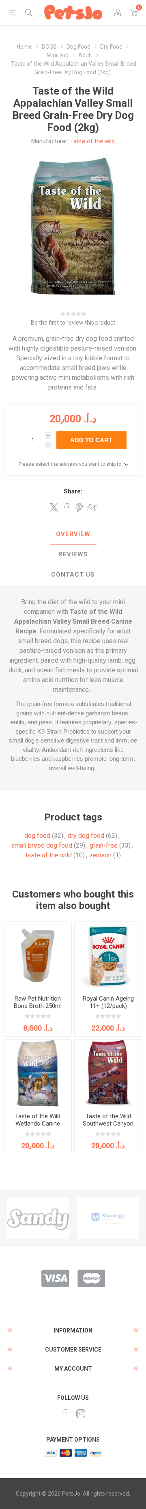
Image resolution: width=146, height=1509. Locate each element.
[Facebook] (65, 1413)
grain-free (104, 845)
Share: (73, 491)
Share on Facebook (66, 507)
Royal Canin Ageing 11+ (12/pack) (108, 1002)
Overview (73, 534)
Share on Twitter (54, 507)
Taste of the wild (92, 141)
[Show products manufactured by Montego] (108, 1218)
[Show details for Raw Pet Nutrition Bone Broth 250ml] (37, 955)
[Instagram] (80, 1413)
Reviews (73, 554)
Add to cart (91, 440)
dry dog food (86, 836)
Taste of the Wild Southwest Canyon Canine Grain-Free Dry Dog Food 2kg (108, 1127)
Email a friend (92, 507)
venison (100, 855)
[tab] (73, 534)
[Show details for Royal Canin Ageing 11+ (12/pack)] (108, 955)
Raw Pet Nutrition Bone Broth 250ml (38, 1002)
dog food (37, 836)
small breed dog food (41, 845)
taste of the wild (49, 855)
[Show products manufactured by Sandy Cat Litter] (38, 1218)
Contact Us (73, 574)
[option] (38, 1218)
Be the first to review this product (73, 322)
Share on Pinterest (79, 507)
